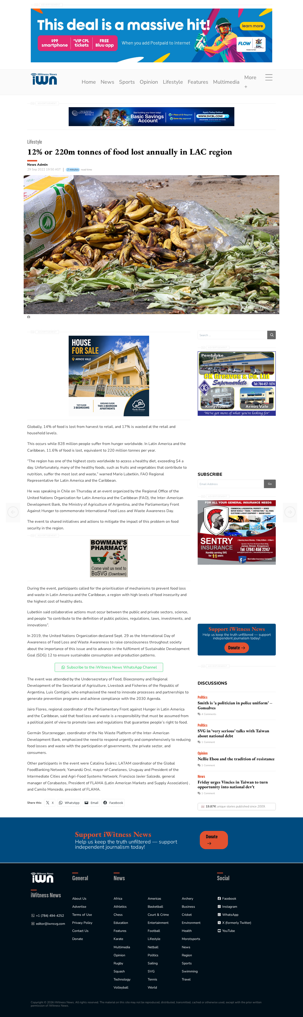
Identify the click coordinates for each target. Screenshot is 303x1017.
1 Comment (208, 742)
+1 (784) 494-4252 (50, 915)
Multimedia (226, 82)
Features (198, 82)
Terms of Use (82, 914)
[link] (44, 79)
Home (89, 82)
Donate (234, 648)
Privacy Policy (82, 923)
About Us (79, 898)
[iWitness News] (42, 877)
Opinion (149, 82)
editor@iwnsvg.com (50, 923)
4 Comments (208, 714)
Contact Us (80, 931)
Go (270, 484)
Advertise (79, 906)
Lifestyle (173, 82)
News (107, 82)
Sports (127, 82)
